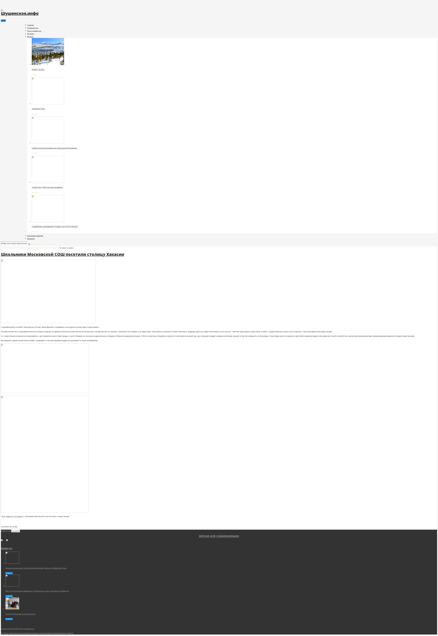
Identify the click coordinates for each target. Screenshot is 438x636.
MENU (3, 21)
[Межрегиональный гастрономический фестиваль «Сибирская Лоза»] (12, 563)
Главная (30, 25)
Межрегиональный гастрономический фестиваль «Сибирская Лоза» (36, 568)
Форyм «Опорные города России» (20, 614)
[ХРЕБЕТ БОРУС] (48, 64)
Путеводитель (32, 28)
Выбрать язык (6, 531)
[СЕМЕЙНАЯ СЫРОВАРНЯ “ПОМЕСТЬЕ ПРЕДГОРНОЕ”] (48, 221)
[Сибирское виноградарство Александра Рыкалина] (48, 143)
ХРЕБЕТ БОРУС (38, 69)
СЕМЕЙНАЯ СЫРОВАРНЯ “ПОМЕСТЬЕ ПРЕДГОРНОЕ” (55, 226)
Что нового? (70, 248)
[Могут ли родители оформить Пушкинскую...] (12, 586)
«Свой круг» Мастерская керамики (47, 187)
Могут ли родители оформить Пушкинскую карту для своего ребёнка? (37, 591)
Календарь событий (35, 236)
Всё (60, 248)
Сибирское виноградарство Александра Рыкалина (54, 148)
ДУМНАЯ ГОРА (38, 109)
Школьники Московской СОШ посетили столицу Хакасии (62, 254)
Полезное (31, 239)
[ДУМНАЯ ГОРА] (48, 104)
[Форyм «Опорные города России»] (12, 609)
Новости (64, 248)
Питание (30, 34)
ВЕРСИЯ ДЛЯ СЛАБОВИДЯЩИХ (219, 536)
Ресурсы (30, 37)
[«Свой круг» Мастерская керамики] (48, 182)
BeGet (32, 629)
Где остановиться (34, 31)
